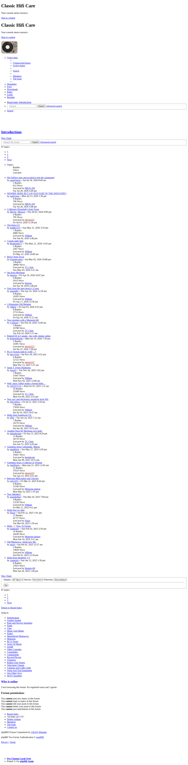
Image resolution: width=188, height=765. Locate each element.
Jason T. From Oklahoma (19, 367)
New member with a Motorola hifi (23, 320)
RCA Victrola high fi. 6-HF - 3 (21, 352)
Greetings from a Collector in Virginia (24, 462)
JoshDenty (15, 465)
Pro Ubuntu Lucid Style (19, 758)
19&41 (13, 307)
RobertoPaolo (16, 338)
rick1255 (14, 481)
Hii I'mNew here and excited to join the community (31, 177)
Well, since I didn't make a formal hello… (26, 383)
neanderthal (15, 497)
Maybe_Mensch (17, 212)
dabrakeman (15, 433)
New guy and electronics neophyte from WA (27, 399)
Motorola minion (32, 489)
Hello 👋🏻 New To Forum (19, 526)
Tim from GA (13, 225)
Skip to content (8, 18)
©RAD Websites (39, 732)
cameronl (14, 560)
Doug (12, 513)
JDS (12, 418)
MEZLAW (30, 188)
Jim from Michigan (16, 272)
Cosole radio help (15, 241)
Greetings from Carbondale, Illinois (23, 447)
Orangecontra (16, 259)
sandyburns (15, 180)
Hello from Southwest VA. (19, 415)
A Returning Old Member (19, 304)
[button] (9, 159)
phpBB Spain (27, 761)
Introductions (11, 132)
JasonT (13, 370)
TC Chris (29, 267)
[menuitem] (22, 63)
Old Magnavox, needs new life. (21, 542)
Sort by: (28, 579)
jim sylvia (14, 354)
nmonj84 (14, 291)
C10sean (14, 323)
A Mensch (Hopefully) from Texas (23, 209)
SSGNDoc (15, 402)
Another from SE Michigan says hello (24, 431)
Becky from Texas (15, 257)
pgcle (12, 544)
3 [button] (7, 157)
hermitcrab (30, 457)
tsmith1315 (15, 228)
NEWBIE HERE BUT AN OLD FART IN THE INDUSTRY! (36, 193)
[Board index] (40, 52)
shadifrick (14, 449)
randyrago (14, 196)
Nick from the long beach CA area (23, 288)
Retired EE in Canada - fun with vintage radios (29, 336)
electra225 (29, 220)
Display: (8, 579)
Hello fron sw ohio (16, 510)
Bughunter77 (16, 243)
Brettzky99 (30, 568)
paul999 (40, 737)
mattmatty (14, 528)
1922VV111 (15, 386)
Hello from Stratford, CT (18, 558)
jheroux (13, 275)
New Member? (14, 494)
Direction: (49, 579)
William (28, 235)
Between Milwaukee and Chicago (23, 478)
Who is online (9, 681)
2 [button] (7, 154)
